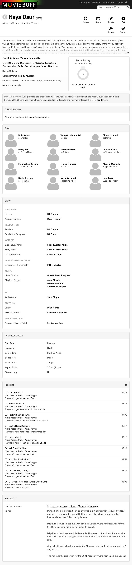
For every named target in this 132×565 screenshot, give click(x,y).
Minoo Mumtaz (68, 163)
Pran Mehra (53, 307)
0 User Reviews (13, 109)
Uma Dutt (108, 178)
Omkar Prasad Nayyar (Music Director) (38, 66)
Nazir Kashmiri (68, 178)
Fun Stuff (10, 498)
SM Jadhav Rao (55, 323)
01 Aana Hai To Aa (14, 392)
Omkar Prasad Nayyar (58, 275)
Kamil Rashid (54, 254)
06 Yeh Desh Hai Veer (16, 448)
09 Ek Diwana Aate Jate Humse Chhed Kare (26, 481)
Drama (13, 75)
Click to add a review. (37, 117)
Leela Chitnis (110, 149)
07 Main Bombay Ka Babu (17, 459)
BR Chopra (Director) (19, 62)
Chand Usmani (110, 135)
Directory (83, 2)
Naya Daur (21, 17)
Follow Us (107, 2)
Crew (7, 200)
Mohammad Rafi (55, 283)
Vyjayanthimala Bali (30, 58)
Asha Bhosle (53, 280)
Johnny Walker (68, 149)
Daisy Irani (23, 149)
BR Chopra (52, 214)
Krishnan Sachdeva (57, 312)
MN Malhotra (54, 264)
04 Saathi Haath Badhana (17, 425)
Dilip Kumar (13, 58)
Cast (7, 128)
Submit (95, 2)
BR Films (51, 234)
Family (21, 75)
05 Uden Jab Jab (13, 437)
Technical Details (14, 335)
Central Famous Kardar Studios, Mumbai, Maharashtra (72, 506)
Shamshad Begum (56, 286)
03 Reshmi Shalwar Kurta (17, 414)
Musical (30, 75)
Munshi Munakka (111, 163)
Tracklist (9, 384)
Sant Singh (53, 297)
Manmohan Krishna (28, 163)
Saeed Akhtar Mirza (57, 244)
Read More (102, 99)
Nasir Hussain (25, 178)
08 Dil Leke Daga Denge (17, 470)
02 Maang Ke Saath (14, 403)
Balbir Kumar (54, 218)
